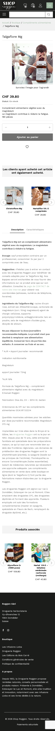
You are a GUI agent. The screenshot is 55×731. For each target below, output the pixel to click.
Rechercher (49, 14)
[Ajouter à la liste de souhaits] (27, 147)
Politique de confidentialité (15, 664)
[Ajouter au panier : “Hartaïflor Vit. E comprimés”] (40, 203)
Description (17, 230)
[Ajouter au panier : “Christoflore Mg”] (13, 203)
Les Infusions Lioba (12, 647)
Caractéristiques (35, 230)
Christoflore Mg (14, 208)
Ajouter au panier (27, 137)
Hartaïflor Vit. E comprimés (41, 209)
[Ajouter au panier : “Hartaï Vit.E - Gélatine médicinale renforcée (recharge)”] (37, 560)
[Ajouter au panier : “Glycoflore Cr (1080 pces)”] (10, 560)
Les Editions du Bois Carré (15, 655)
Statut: (5, 101)
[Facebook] (3, 630)
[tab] (17, 230)
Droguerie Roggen (11, 651)
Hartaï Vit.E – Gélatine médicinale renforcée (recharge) (41, 570)
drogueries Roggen (23, 434)
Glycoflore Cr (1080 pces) (14, 566)
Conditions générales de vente (18, 659)
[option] (14, 201)
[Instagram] (8, 630)
